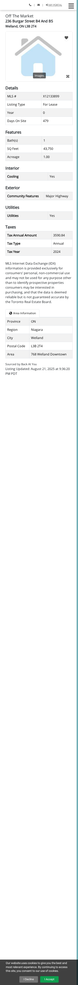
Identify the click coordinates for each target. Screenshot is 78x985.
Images (39, 75)
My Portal (55, 5)
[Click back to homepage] (7, 4)
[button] (71, 6)
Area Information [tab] (24, 313)
